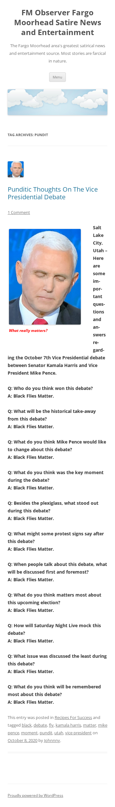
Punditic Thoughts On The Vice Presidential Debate (53, 193)
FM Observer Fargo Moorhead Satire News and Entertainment (57, 22)
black (27, 725)
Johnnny (52, 740)
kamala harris (68, 725)
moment (29, 733)
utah (58, 733)
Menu (57, 77)
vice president (78, 733)
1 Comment (19, 212)
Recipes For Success (73, 717)
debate (40, 725)
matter (89, 725)
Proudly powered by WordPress (35, 795)
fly (51, 725)
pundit (46, 733)
